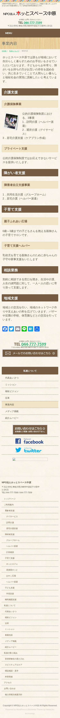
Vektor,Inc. (50, 709)
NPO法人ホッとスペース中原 (26, 705)
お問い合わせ (10, 688)
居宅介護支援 (12, 528)
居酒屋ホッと (12, 570)
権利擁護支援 (10, 599)
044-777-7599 (33, 22)
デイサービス (12, 516)
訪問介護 (10, 522)
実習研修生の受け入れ (14, 659)
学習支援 (10, 594)
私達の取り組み (10, 653)
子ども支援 (10, 588)
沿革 (7, 398)
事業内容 (9, 404)
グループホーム (13, 540)
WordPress (21, 709)
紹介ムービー (12, 418)
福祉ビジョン (12, 391)
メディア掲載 (12, 411)
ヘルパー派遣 (12, 546)
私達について (30, 371)
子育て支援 (10, 558)
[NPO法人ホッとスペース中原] (30, 13)
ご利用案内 (9, 505)
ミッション (10, 384)
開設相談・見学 (11, 671)
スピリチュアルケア (13, 665)
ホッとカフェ (12, 564)
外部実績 (9, 677)
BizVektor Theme (35, 709)
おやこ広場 (11, 576)
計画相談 (10, 552)
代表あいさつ (12, 378)
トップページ (10, 499)
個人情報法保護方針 (13, 694)
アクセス (8, 682)
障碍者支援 (10, 534)
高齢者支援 (10, 510)
